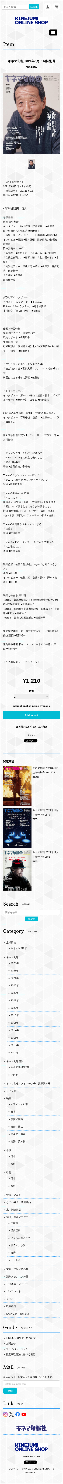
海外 (13, 1163)
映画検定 (11, 1306)
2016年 (15, 1037)
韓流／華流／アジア (17, 1217)
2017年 (15, 1030)
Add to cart (31, 715)
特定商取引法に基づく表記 (20, 1354)
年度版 (14, 1222)
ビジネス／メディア (17, 1284)
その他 (14, 1074)
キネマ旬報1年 (19, 948)
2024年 (15, 978)
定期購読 (11, 942)
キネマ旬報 (12, 957)
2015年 (15, 1045)
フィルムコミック (20, 1237)
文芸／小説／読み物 (17, 1269)
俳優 (8, 1150)
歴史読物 (15, 1230)
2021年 (15, 1000)
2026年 (15, 963)
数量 (31, 690)
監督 (8, 1172)
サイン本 (11, 1091)
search (34, 6)
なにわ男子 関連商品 (18, 1202)
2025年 (15, 970)
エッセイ (15, 1260)
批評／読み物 (18, 1141)
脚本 (13, 1111)
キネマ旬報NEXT (20, 1067)
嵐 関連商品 (13, 1209)
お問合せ (11, 1343)
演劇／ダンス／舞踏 (17, 1276)
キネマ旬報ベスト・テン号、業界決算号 (28, 1083)
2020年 (15, 1007)
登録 (10, 1390)
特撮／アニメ (13, 1194)
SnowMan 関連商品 (18, 1313)
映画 (8, 1098)
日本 (13, 1156)
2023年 (15, 985)
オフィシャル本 (19, 1104)
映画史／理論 (18, 1134)
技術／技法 (17, 1126)
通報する (31, 735)
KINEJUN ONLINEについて (21, 1338)
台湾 (13, 1252)
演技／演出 (17, 1119)
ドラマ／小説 (18, 1245)
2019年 (15, 1015)
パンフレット (13, 1291)
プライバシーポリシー (18, 1349)
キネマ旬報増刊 (14, 1061)
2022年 (15, 992)
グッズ (10, 1298)
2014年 (15, 1052)
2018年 (15, 1022)
